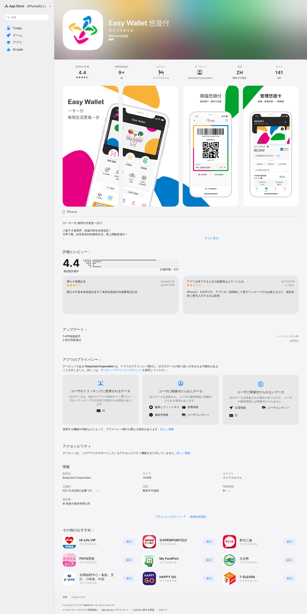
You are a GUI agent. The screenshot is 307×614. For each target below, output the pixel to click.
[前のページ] (58, 146)
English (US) (78, 597)
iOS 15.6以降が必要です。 (79, 490)
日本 (65, 597)
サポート (163, 610)
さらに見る (211, 238)
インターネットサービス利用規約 (80, 610)
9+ (224, 490)
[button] (27, 28)
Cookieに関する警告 (143, 610)
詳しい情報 (167, 429)
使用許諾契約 (198, 516)
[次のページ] (303, 146)
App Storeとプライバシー (114, 610)
